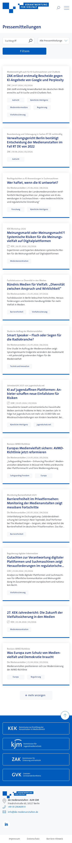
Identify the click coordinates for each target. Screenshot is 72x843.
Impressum (14, 838)
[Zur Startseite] (26, 8)
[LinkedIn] (6, 824)
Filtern (25, 51)
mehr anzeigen (36, 695)
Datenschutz (33, 838)
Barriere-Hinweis (54, 838)
